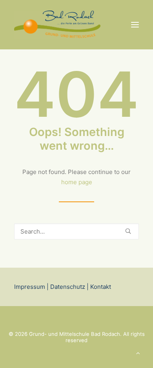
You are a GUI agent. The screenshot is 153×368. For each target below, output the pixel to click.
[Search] (76, 231)
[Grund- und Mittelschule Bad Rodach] (57, 25)
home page (76, 182)
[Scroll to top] (138, 352)
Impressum (29, 286)
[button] (135, 24)
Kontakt (100, 286)
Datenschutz (67, 286)
